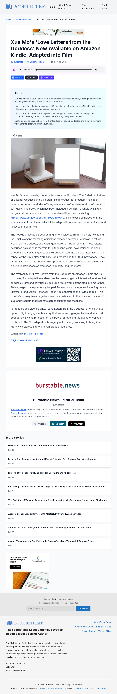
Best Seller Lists (103, 626)
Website (42, 424)
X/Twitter (78, 424)
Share (19, 135)
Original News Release (23, 340)
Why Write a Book (102, 622)
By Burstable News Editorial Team (27, 62)
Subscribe (83, 608)
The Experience (88, 7)
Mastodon (48, 77)
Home (52, 6)
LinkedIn (19, 77)
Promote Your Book (83, 626)
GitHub (33, 77)
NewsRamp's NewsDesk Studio (52, 688)
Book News (105, 7)
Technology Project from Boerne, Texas (90, 688)
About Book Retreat (64, 7)
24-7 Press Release (33, 334)
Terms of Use (104, 631)
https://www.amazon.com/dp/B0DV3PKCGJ (37, 217)
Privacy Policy (88, 631)
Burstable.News (23, 19)
